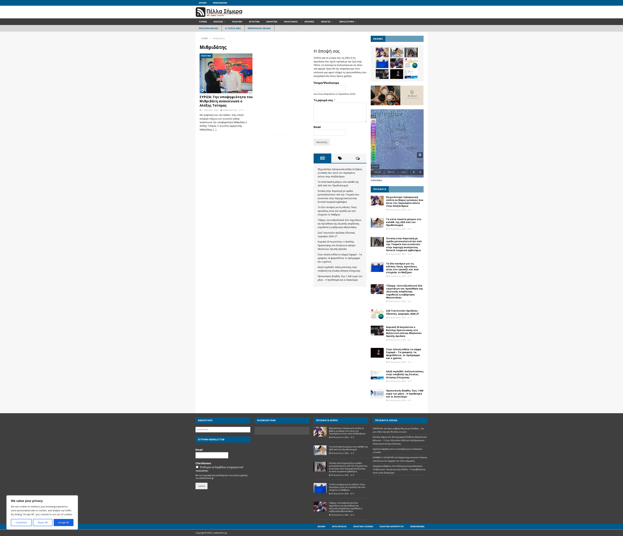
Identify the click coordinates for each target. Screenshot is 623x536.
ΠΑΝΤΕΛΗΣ (378, 428)
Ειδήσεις (218, 21)
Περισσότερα (346, 21)
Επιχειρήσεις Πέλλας (259, 28)
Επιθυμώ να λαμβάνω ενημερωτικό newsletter (219, 468)
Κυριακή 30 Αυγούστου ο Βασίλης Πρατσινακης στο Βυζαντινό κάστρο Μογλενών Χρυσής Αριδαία (336, 245)
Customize (21, 522)
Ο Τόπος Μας (233, 28)
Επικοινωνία (220, 2)
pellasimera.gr (230, 109)
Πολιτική (237, 21)
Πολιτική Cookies (363, 526)
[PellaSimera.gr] (218, 16)
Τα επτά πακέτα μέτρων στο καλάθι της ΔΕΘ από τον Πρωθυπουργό (403, 222)
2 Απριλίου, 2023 (210, 109)
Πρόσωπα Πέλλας (209, 28)
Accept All (63, 522)
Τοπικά (203, 21)
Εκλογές (325, 21)
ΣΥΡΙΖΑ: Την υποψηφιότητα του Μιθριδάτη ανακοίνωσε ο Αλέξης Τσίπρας (226, 101)
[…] (214, 129)
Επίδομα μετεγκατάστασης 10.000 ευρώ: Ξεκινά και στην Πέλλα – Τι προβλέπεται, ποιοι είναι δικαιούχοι (399, 469)
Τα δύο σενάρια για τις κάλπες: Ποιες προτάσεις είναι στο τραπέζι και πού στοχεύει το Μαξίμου (337, 211)
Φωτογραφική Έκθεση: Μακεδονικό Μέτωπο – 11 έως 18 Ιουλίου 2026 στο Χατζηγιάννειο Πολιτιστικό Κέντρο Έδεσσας (400, 440)
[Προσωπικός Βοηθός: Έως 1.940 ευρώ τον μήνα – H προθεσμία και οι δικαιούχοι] (377, 394)
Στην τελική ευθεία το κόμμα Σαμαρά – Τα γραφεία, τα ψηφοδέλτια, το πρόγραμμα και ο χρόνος (340, 258)
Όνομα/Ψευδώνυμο (326, 83)
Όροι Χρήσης (339, 526)
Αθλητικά (271, 21)
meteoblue (376, 180)
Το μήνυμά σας (324, 100)
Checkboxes (204, 463)
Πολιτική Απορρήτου (392, 526)
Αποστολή (321, 142)
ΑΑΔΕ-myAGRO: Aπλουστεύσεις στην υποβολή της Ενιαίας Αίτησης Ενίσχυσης (405, 374)
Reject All (43, 522)
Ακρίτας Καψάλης (381, 448)
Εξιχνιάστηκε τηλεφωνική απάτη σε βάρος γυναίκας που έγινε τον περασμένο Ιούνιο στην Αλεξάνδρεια (340, 173)
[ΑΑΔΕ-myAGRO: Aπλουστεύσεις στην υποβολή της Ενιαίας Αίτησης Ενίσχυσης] (411, 74)
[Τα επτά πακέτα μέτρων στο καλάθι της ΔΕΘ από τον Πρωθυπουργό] (396, 52)
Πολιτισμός (291, 21)
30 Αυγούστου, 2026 (397, 209)
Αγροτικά (254, 21)
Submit (201, 486)
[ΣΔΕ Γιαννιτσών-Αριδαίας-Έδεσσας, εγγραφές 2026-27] (411, 63)
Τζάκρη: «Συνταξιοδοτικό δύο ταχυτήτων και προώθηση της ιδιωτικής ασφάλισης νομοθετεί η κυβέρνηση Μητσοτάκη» (339, 223)
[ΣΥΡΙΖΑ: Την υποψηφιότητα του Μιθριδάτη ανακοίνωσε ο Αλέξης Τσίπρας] (226, 73)
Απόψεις (309, 21)
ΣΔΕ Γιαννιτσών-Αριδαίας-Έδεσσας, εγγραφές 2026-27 (402, 312)
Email (317, 127)
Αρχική (203, 2)
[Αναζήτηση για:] (222, 429)
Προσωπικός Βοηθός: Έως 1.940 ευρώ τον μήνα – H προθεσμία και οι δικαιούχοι (404, 393)
